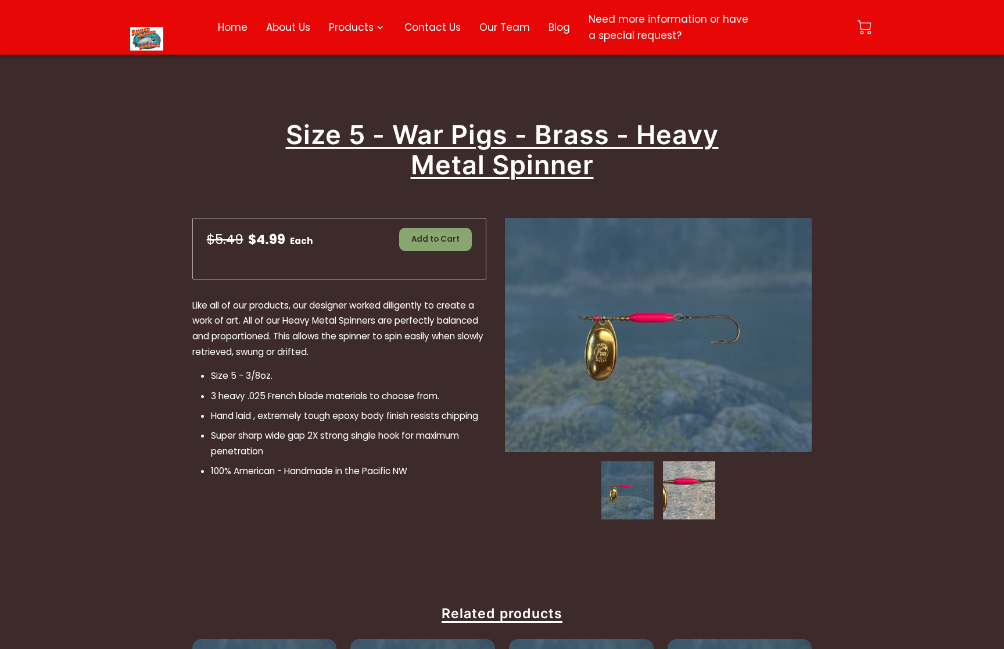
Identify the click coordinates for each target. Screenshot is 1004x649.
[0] (865, 27)
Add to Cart (435, 239)
